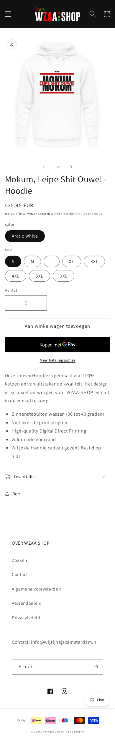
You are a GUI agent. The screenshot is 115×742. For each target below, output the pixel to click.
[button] (8, 14)
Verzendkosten (38, 214)
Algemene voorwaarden (36, 589)
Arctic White (25, 236)
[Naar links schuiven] (43, 166)
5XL (39, 276)
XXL (94, 261)
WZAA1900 (49, 731)
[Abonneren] (96, 667)
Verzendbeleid (27, 603)
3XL (63, 276)
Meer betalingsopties (57, 360)
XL (71, 261)
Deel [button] (17, 493)
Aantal (11, 290)
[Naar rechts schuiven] (71, 166)
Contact (20, 574)
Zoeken (19, 560)
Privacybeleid (26, 617)
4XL (15, 276)
